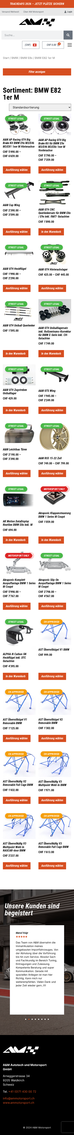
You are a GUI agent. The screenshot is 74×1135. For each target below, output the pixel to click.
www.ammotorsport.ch (18, 1102)
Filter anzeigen (37, 72)
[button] (8, 970)
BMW (14, 58)
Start (6, 58)
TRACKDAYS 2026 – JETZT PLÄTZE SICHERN (37, 4)
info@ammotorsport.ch (18, 1098)
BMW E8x (26, 58)
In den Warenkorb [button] (51, 231)
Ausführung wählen (17, 170)
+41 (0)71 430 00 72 (22, 1091)
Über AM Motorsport (33, 11)
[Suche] (68, 35)
